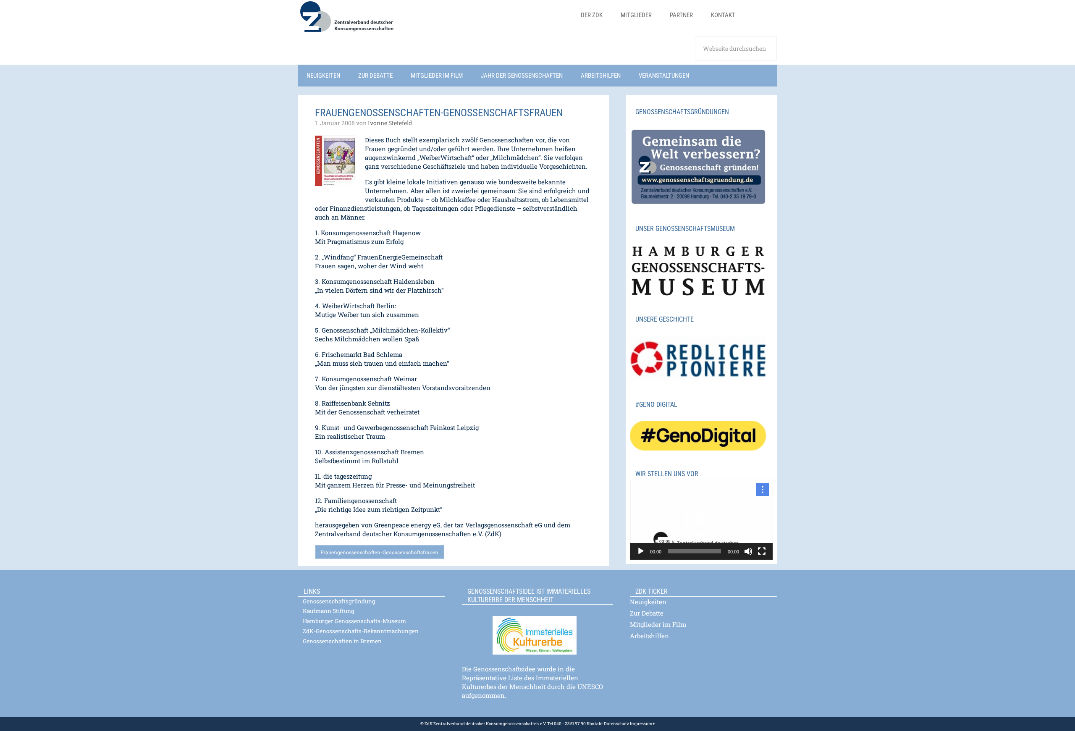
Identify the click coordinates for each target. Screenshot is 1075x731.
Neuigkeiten (648, 601)
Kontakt (595, 723)
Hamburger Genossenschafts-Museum (354, 621)
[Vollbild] (762, 551)
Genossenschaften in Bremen (342, 641)
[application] (701, 519)
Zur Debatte (646, 613)
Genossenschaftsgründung (339, 601)
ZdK (420, 22)
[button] (701, 519)
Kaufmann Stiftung (328, 611)
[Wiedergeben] (641, 551)
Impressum (641, 723)
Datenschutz (616, 723)
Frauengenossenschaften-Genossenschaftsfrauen (379, 552)
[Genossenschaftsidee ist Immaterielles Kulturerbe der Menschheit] (537, 630)
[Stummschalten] (748, 551)
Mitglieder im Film (658, 624)
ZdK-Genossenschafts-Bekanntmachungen (361, 631)
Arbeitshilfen (649, 635)
